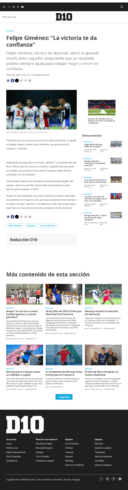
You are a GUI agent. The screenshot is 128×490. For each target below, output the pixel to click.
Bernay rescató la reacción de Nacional (101, 312)
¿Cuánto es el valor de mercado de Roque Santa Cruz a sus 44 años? (95, 198)
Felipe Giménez (15, 225)
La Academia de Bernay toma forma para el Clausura (64, 373)
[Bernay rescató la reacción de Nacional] (103, 294)
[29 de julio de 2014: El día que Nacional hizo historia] (64, 294)
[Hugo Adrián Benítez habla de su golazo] (116, 144)
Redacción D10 (24, 239)
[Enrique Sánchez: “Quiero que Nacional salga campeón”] (116, 215)
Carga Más (64, 397)
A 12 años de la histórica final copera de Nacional (95, 181)
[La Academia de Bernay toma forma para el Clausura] (64, 355)
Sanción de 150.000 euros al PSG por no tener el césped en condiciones (101, 121)
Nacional (10, 31)
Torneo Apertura (47, 225)
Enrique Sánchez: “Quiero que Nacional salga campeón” (95, 217)
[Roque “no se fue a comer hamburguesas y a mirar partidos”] (24, 294)
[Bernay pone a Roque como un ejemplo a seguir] (24, 355)
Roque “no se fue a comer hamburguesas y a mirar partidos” (22, 314)
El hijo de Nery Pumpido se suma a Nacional (101, 373)
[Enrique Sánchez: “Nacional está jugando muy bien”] (116, 161)
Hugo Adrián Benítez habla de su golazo (93, 145)
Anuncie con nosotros (46, 439)
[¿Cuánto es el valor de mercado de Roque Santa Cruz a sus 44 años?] (116, 196)
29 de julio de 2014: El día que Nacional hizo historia (64, 312)
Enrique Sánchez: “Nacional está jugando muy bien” (94, 163)
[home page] (64, 17)
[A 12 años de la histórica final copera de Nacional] (116, 179)
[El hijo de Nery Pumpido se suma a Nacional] (103, 355)
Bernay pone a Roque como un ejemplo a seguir (23, 373)
